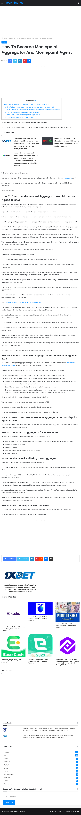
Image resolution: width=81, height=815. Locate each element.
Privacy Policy (59, 811)
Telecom (7, 762)
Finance (10, 38)
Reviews (6, 781)
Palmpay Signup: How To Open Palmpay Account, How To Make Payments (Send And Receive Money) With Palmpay (67, 662)
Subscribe (9, 802)
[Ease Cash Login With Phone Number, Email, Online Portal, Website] (13, 645)
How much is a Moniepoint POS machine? (19, 117)
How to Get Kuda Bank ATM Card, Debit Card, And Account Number (13, 629)
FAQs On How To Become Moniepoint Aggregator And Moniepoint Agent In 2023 (33, 109)
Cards (6, 768)
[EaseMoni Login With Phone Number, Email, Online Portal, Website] (40, 645)
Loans (6, 771)
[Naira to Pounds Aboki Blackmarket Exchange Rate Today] (68, 612)
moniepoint (68, 178)
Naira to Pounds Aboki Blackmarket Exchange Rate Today (66, 625)
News (6, 758)
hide (35, 100)
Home (5, 38)
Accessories (8, 784)
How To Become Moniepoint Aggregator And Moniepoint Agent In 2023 (27, 104)
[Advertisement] (40, 21)
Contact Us (68, 811)
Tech (5, 755)
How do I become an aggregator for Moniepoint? (22, 112)
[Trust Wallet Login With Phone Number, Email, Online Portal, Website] (40, 608)
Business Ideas (9, 774)
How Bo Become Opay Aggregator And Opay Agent (24, 302)
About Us (76, 811)
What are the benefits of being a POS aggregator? (22, 114)
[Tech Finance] (14, 2)
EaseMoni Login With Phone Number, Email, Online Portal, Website (38, 661)
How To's (7, 777)
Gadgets (6, 765)
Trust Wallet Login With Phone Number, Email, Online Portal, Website (39, 619)
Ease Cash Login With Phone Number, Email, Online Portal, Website (11, 661)
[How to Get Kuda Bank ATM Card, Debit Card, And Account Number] (13, 613)
